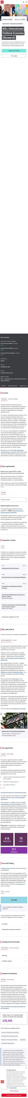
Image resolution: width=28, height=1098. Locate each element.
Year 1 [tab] (2, 546)
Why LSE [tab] (15, 640)
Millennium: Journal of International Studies (12, 672)
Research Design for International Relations (14, 577)
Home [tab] (2, 891)
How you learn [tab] (4, 947)
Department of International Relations (13, 731)
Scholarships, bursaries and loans (11, 929)
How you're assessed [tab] (14, 947)
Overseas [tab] (3, 492)
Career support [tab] (10, 979)
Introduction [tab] (4, 399)
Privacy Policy (13, 1087)
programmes (15, 708)
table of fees (6, 868)
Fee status (5, 924)
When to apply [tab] (10, 754)
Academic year (4, 358)
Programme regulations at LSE (10, 617)
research (23, 708)
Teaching (4, 955)
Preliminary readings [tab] (13, 399)
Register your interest (14, 50)
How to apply (14, 56)
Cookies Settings (14, 1090)
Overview (3, 385)
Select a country (5, 499)
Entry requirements (12, 385)
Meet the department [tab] (6, 640)
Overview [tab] (3, 754)
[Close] (26, 1067)
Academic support (7, 961)
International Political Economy (10, 568)
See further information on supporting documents (13, 792)
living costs (21, 884)
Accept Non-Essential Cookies (14, 1095)
